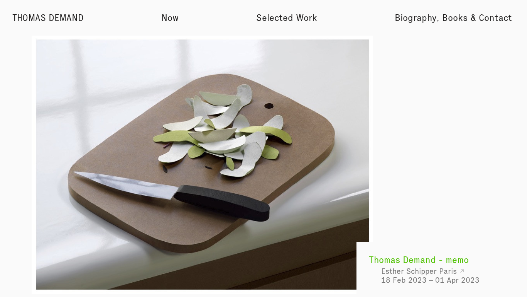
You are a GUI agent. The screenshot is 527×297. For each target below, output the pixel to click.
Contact (495, 18)
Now (170, 18)
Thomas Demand (48, 18)
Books (455, 18)
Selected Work (286, 18)
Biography (415, 18)
